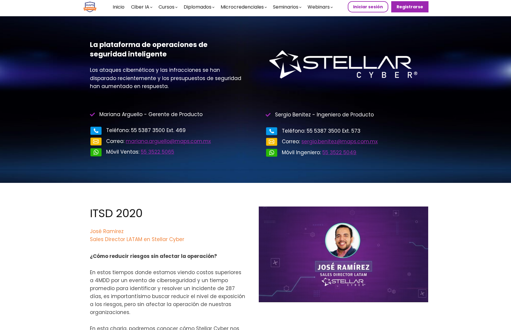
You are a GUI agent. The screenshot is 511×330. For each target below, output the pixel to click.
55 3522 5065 (157, 151)
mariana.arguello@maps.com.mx (168, 141)
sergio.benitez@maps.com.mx (339, 141)
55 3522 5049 (339, 152)
